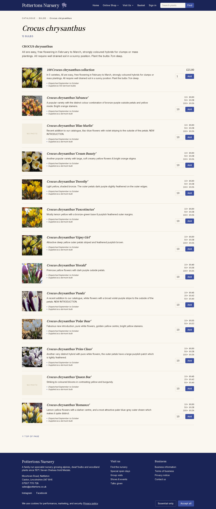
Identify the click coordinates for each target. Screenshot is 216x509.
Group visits (117, 475)
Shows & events (119, 479)
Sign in (152, 5)
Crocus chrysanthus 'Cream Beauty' (71, 153)
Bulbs (42, 18)
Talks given (117, 483)
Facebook (41, 493)
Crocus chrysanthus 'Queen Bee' (69, 377)
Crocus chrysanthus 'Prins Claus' (69, 349)
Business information (165, 467)
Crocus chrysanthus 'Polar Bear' (69, 321)
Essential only (165, 503)
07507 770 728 (30, 483)
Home (96, 5)
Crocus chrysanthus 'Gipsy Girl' (68, 237)
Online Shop (109, 5)
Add (190, 76)
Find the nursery (119, 467)
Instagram (27, 493)
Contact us (160, 479)
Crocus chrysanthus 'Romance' (68, 405)
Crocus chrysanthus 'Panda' (66, 293)
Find (189, 5)
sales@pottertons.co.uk (34, 486)
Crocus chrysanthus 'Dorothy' (67, 181)
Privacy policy (90, 503)
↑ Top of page (30, 436)
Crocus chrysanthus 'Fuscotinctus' (70, 209)
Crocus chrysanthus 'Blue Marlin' (70, 125)
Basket (141, 5)
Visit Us (127, 5)
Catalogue (28, 18)
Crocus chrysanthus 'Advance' (67, 97)
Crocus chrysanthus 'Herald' (66, 265)
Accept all (186, 503)
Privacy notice (162, 475)
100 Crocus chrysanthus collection (70, 70)
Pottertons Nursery (40, 5)
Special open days (120, 471)
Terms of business (164, 471)
